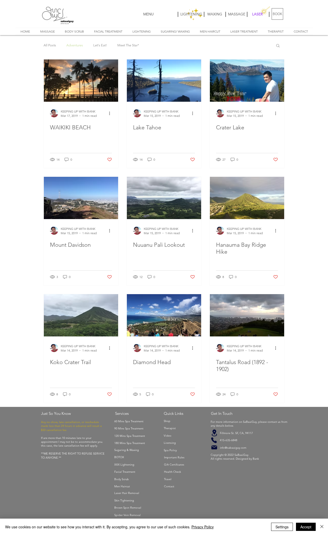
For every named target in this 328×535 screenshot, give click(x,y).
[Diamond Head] (164, 315)
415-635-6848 (224, 440)
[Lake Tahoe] (164, 80)
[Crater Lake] (247, 80)
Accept (305, 526)
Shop (167, 421)
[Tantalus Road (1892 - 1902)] (247, 315)
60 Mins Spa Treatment (129, 421)
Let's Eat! (100, 45)
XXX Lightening (124, 464)
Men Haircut (122, 486)
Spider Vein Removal (127, 515)
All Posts (50, 45)
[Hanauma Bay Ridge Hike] (247, 198)
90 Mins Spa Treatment (129, 428)
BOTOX (119, 457)
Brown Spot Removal (127, 507)
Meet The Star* (128, 45)
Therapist (170, 428)
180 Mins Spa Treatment (129, 443)
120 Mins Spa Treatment (129, 436)
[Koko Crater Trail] (81, 315)
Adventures (74, 45)
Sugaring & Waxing (126, 450)
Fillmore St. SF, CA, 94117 (232, 433)
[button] (277, 46)
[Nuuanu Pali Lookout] (164, 198)
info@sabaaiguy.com (228, 447)
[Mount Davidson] (81, 198)
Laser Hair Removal (126, 493)
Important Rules (174, 457)
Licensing (170, 443)
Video (167, 435)
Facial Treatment (124, 472)
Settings (282, 526)
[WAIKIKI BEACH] (81, 80)
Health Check (172, 472)
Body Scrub (121, 479)
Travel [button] (167, 479)
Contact (169, 486)
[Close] (322, 527)
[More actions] (111, 113)
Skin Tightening (124, 500)
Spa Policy (170, 450)
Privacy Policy (202, 526)
